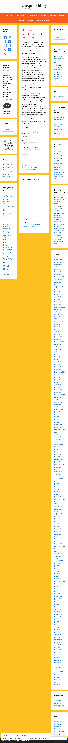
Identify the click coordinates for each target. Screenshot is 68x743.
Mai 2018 (57, 452)
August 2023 (58, 287)
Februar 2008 (58, 660)
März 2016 (57, 526)
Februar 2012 (58, 614)
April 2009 (57, 645)
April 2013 (57, 591)
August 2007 (58, 672)
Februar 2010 (58, 640)
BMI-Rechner (20, 15)
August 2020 (58, 374)
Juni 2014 (57, 566)
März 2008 (57, 657)
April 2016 (57, 524)
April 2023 (57, 297)
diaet (11, 218)
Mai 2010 (57, 632)
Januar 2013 (58, 599)
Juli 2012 (57, 601)
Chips (9, 217)
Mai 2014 (57, 568)
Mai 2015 (57, 539)
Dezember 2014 (59, 546)
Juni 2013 (57, 586)
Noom (10, 240)
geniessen (6, 231)
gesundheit (7, 233)
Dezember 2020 (59, 372)
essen (5, 224)
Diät (5, 195)
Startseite (30, 20)
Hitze (8, 235)
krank (4, 237)
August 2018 (58, 444)
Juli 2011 (57, 619)
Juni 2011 (57, 622)
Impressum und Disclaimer (56, 15)
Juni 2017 (57, 484)
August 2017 (58, 479)
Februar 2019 (58, 424)
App (9, 215)
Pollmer (5, 250)
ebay (9, 220)
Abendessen (8, 203)
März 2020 (57, 387)
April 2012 (57, 609)
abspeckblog (34, 5)
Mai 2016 (57, 521)
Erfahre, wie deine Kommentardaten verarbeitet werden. (33, 224)
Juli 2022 (57, 324)
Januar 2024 (58, 274)
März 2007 (57, 685)
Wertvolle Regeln (9, 15)
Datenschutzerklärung (42, 20)
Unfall (6, 266)
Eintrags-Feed (58, 724)
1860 (4, 203)
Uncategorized (59, 706)
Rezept (9, 250)
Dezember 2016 (59, 499)
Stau (7, 256)
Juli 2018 (57, 447)
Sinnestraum (7, 254)
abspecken (8, 213)
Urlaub (6, 269)
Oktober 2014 (58, 553)
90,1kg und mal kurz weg (30, 167)
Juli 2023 (57, 289)
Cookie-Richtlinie (45, 738)
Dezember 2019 (59, 395)
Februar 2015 (58, 544)
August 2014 (58, 561)
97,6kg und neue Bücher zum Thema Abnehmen (59, 76)
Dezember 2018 (59, 430)
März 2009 (57, 647)
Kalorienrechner (32, 15)
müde (5, 199)
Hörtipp (24, 136)
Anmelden (57, 721)
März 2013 (57, 594)
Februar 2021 (58, 367)
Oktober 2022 (58, 314)
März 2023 (57, 299)
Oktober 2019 (58, 402)
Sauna (5, 252)
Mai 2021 (57, 359)
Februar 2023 (58, 302)
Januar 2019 (58, 427)
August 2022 (58, 321)
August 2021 (58, 352)
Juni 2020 (57, 380)
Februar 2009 (58, 650)
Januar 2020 (58, 392)
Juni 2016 (57, 519)
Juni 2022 (57, 327)
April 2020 (57, 385)
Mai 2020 (57, 382)
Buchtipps (57, 703)
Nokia (5, 239)
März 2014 (57, 573)
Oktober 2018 (58, 437)
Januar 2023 (58, 304)
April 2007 (57, 682)
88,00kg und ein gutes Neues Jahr (58, 131)
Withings (7, 274)
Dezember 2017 (59, 464)
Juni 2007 (57, 677)
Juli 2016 (57, 516)
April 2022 (57, 332)
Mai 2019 (57, 417)
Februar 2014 (58, 576)
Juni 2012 (57, 604)
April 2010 (57, 635)
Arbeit (5, 218)
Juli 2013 (57, 584)
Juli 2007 (57, 674)
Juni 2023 (57, 292)
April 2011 (57, 627)
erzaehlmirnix (7, 172)
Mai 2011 (57, 624)
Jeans (11, 235)
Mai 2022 (57, 329)
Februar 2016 (58, 529)
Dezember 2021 (59, 342)
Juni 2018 (57, 449)
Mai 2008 (57, 652)
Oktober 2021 (58, 349)
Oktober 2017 (58, 472)
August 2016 (58, 514)
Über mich (43, 15)
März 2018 (57, 457)
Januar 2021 (58, 369)
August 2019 (58, 409)
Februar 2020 (58, 390)
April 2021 (57, 362)
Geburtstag (6, 228)
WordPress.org (59, 731)
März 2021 (57, 364)
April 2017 (57, 489)
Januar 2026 (58, 262)
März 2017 (57, 492)
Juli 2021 (57, 354)
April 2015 (57, 541)
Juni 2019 (57, 414)
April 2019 (57, 419)
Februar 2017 (58, 494)
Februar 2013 (58, 596)
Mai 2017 (57, 486)
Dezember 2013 (59, 581)
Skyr (4, 256)
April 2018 (57, 454)
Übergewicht (7, 201)
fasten (10, 224)
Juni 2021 (57, 357)
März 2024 (57, 269)
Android (5, 215)
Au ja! (7, 106)
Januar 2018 (58, 462)
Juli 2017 (57, 481)
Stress (9, 256)
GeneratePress (25, 740)
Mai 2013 (57, 589)
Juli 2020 (57, 377)
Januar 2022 (58, 339)
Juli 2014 (57, 563)
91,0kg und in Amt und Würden (32, 169)
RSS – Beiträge (59, 97)
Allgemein (26, 165)
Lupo (7, 237)
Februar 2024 (58, 272)
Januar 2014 (58, 579)
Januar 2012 (58, 617)
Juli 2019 (57, 412)
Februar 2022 (58, 337)
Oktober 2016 (58, 506)
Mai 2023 (57, 294)
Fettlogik (6, 226)
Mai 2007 (57, 679)
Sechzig (9, 252)
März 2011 (57, 629)
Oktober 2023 (58, 279)
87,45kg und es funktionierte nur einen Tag (59, 120)
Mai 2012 (57, 607)
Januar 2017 (58, 497)
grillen (4, 235)
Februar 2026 (58, 259)
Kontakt (21, 20)
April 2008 (57, 655)
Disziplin (5, 220)
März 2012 (57, 612)
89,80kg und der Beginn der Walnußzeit (59, 177)
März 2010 (57, 637)
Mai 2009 (57, 642)
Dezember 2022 (59, 307)
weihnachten (6, 272)
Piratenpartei (7, 248)
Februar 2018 (58, 459)
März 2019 (57, 422)
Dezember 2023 (59, 277)
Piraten (6, 245)
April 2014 (57, 571)
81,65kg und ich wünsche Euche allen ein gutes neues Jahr (59, 228)
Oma (5, 242)
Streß (10, 196)
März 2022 (57, 334)
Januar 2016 (58, 531)
